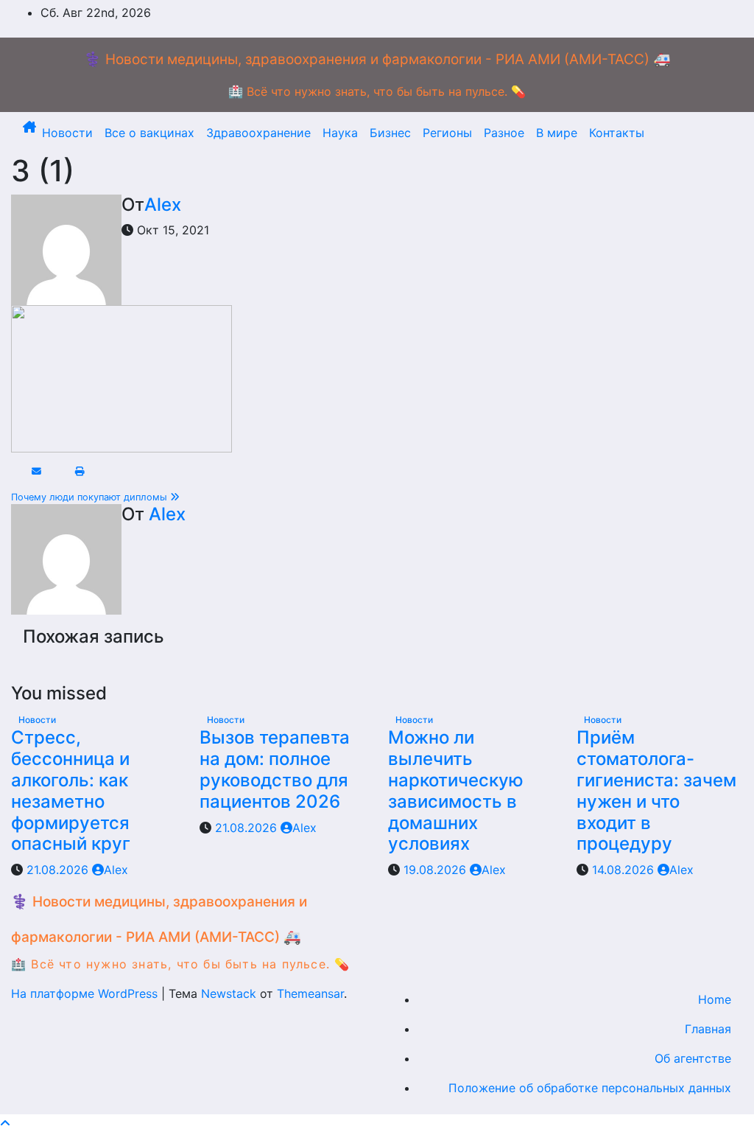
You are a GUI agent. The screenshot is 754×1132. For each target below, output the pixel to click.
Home (714, 999)
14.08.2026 (625, 869)
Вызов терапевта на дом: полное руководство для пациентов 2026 (275, 769)
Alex (162, 204)
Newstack (228, 993)
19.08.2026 (437, 869)
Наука (340, 132)
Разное (504, 132)
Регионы (447, 132)
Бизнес (390, 132)
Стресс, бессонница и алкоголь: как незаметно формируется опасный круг (70, 790)
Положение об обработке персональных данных (589, 1087)
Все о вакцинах (149, 132)
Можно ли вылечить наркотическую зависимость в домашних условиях (456, 790)
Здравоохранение (258, 132)
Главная (708, 1028)
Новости (67, 132)
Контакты (616, 132)
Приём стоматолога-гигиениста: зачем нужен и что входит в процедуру (656, 790)
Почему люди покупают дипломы (90, 497)
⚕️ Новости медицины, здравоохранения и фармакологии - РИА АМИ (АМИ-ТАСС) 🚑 (377, 59)
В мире (556, 132)
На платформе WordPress (86, 993)
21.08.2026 (59, 869)
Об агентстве (693, 1058)
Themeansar (310, 993)
